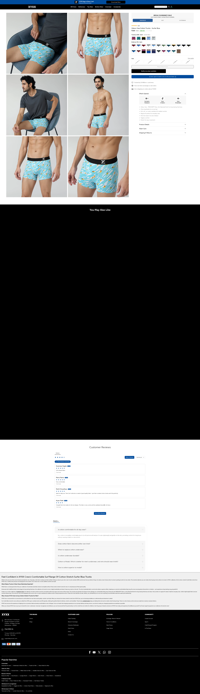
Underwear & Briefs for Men (20, 665)
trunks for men (20, 591)
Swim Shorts (41, 675)
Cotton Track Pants (29, 686)
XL (175, 61)
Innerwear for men (6, 665)
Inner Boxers (14, 675)
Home (31, 618)
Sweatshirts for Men (6, 686)
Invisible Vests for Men (38, 670)
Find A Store (71, 628)
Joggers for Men (18, 686)
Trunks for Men (33, 665)
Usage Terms (109, 628)
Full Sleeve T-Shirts (39, 680)
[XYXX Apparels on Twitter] (99, 652)
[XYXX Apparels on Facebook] (89, 652)
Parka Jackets (39, 686)
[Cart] (168, 7)
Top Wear (90, 7)
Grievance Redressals (73, 625)
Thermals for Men (6, 691)
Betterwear (81, 7)
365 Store (73, 7)
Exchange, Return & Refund (113, 618)
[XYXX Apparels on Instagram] (109, 652)
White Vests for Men (25, 670)
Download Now (115, 2)
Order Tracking (71, 618)
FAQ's (69, 631)
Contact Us (71, 634)
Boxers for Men (5, 675)
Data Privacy (109, 625)
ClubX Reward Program (151, 625)
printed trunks (86, 601)
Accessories (117, 7)
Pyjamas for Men (49, 686)
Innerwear (108, 7)
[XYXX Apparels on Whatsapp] (104, 652)
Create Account (149, 618)
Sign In (146, 622)
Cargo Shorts (32, 675)
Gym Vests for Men (51, 670)
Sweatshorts (58, 675)
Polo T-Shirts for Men (15, 680)
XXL (188, 61)
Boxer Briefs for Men (44, 665)
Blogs (31, 622)
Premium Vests (5, 670)
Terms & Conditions (111, 622)
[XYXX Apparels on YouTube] (94, 652)
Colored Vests (14, 670)
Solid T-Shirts (5, 680)
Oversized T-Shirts (27, 680)
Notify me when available (148, 71)
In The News (148, 628)
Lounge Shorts (23, 675)
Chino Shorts (49, 675)
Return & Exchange (73, 622)
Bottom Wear (99, 7)
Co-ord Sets (29, 691)
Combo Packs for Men (18, 691)
